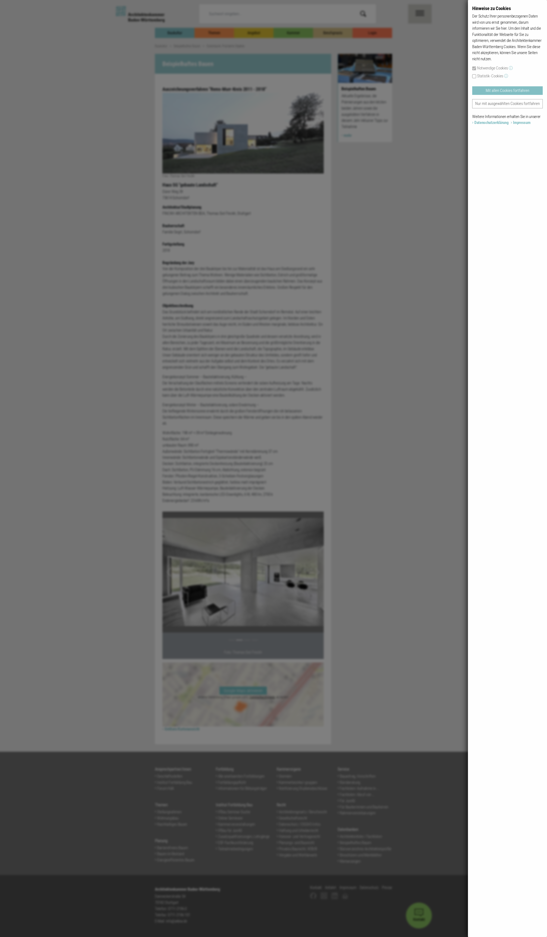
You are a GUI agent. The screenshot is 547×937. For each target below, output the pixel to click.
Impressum (521, 122)
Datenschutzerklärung (491, 122)
